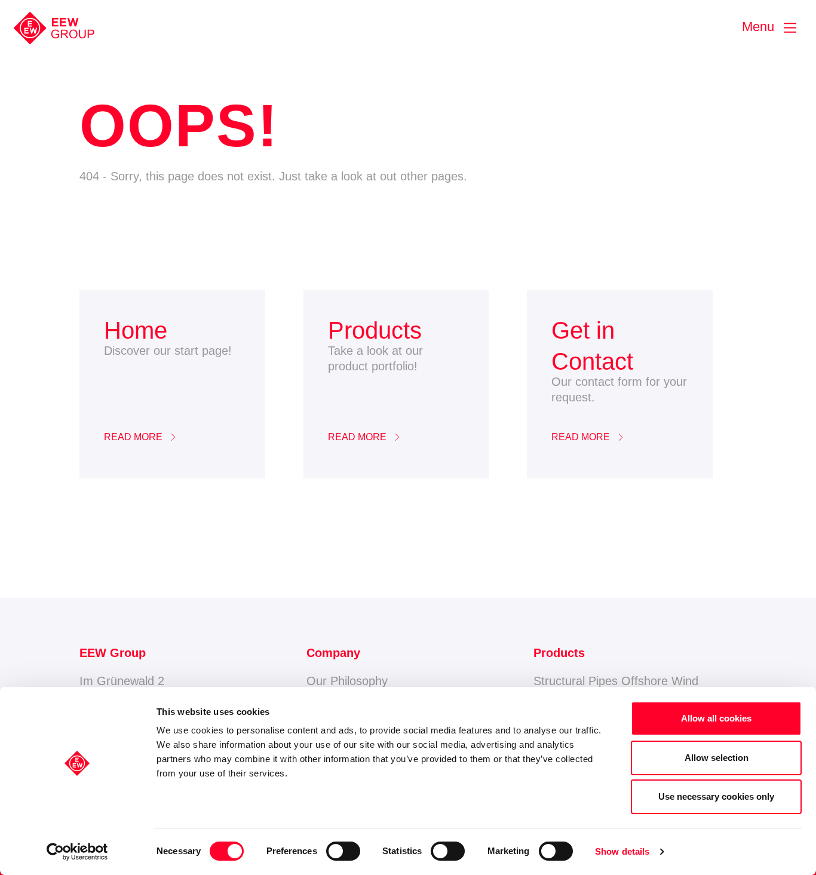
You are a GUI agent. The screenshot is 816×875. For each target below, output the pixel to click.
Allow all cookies (716, 718)
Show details (622, 851)
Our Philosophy (347, 680)
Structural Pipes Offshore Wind (615, 680)
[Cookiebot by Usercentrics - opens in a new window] (77, 852)
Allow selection (716, 758)
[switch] (343, 851)
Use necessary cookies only (716, 796)
